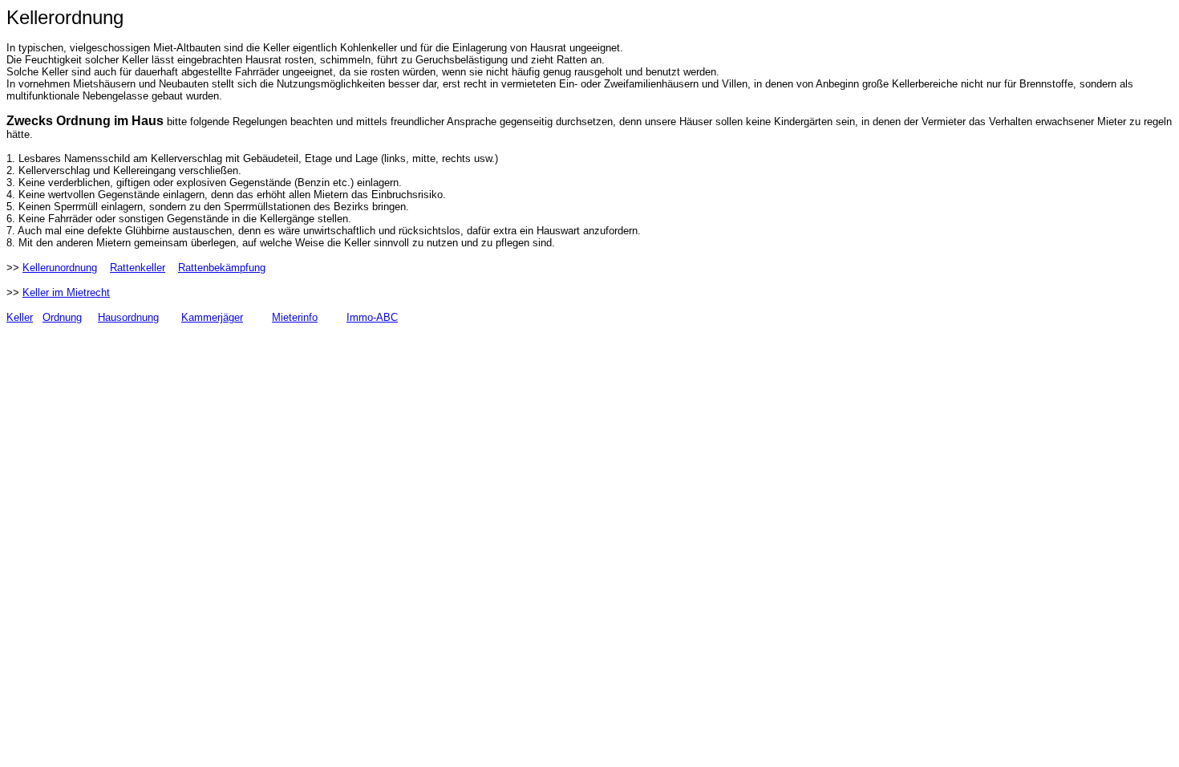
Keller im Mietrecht (66, 292)
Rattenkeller (137, 268)
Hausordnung (128, 317)
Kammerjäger (212, 317)
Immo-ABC (372, 317)
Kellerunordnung (59, 268)
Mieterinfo (295, 317)
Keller (19, 317)
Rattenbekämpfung (221, 268)
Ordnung (62, 317)
